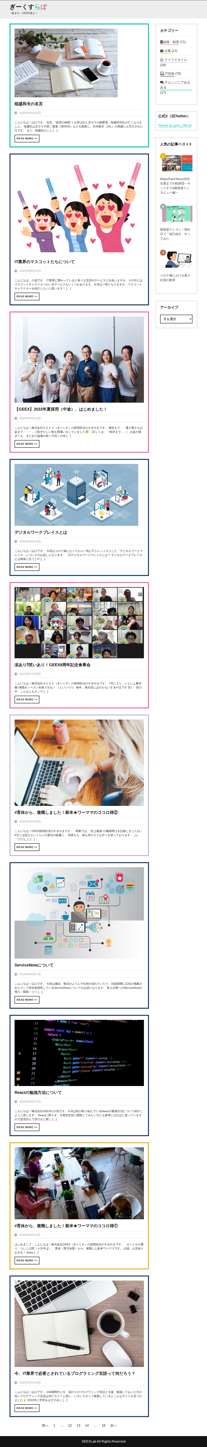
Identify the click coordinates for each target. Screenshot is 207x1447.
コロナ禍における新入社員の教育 (175, 278)
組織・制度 (171, 42)
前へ (45, 1425)
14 (87, 1425)
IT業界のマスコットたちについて (45, 261)
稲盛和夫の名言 (29, 104)
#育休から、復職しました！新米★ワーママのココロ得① (66, 1226)
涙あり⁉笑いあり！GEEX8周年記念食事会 (53, 665)
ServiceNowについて (34, 965)
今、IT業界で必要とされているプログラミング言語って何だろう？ (75, 1373)
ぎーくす (28, 6)
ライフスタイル (175, 59)
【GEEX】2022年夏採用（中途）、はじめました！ (61, 409)
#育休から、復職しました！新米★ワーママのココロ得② (66, 812)
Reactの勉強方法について (38, 1092)
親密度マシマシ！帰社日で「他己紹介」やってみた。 (175, 234)
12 (70, 1425)
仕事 (167, 51)
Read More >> (27, 138)
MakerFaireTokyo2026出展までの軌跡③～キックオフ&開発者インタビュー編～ (175, 185)
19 (103, 1425)
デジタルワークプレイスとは (41, 532)
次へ (113, 1425)
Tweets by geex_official (175, 125)
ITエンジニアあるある (175, 85)
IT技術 (169, 73)
